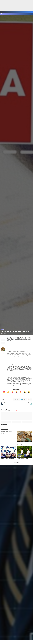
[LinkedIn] (31, 12)
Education (2, 329)
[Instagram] (30, 12)
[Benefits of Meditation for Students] (24, 452)
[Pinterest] (29, 12)
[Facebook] (2, 340)
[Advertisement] (16, 5)
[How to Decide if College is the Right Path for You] (8, 452)
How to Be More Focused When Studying (3, 353)
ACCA (17, 353)
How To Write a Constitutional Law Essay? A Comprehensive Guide (7, 432)
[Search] (31, 14)
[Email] (4, 343)
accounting (24, 344)
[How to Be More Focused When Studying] (3, 349)
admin (3, 333)
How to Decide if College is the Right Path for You (8, 458)
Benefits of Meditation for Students (22, 458)
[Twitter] (28, 12)
